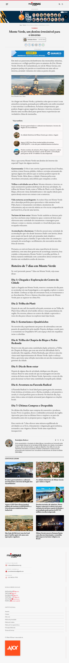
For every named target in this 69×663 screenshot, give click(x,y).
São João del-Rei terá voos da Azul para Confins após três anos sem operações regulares (17, 535)
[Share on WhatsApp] (43, 44)
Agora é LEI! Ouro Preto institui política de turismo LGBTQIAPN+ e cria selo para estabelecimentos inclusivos (18, 507)
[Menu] (7, 4)
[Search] (59, 4)
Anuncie (7, 611)
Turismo (24, 25)
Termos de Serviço (9, 630)
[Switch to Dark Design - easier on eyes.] (62, 4)
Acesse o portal (16, 601)
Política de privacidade (10, 619)
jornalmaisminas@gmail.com (15, 571)
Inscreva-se (16, 599)
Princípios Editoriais (10, 627)
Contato (7, 614)
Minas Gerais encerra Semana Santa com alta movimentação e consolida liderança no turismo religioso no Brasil (49, 536)
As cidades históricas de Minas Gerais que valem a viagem (50, 481)
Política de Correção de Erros (12, 625)
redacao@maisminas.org (14, 565)
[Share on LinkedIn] (32, 44)
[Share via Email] (36, 44)
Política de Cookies (9, 622)
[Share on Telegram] (39, 44)
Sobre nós (7, 617)
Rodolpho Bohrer (32, 39)
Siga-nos (16, 591)
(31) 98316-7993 (13, 577)
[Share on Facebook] (25, 44)
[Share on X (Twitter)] (29, 44)
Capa (21, 25)
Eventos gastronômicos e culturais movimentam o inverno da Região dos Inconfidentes (18, 481)
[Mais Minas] (34, 4)
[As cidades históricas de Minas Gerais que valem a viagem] (50, 470)
